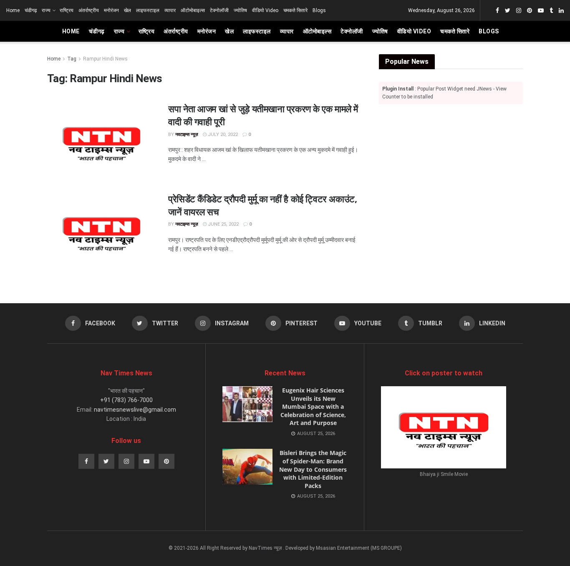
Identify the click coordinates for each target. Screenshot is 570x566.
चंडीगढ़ (31, 10)
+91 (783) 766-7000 (126, 400)
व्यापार (170, 10)
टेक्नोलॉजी (219, 10)
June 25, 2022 (223, 224)
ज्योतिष (240, 10)
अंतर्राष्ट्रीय (88, 10)
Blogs (319, 10)
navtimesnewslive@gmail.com (135, 409)
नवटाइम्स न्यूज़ (186, 134)
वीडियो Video (265, 10)
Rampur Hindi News (105, 59)
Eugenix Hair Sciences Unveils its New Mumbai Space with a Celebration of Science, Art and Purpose (313, 406)
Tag (71, 59)
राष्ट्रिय (66, 10)
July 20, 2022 (222, 134)
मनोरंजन (111, 10)
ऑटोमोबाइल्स (193, 10)
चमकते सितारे (295, 10)
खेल (127, 10)
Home (13, 10)
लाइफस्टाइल (147, 10)
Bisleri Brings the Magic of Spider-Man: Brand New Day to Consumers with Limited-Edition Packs (313, 469)
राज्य (46, 10)
